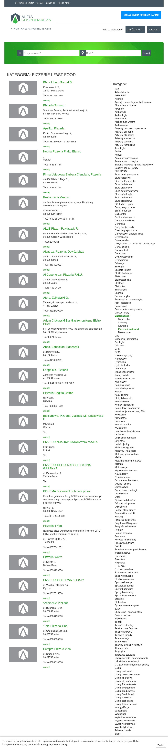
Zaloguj (154, 29)
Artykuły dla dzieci (124, 135)
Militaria (119, 463)
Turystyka (120, 651)
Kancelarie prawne (124, 388)
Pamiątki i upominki (125, 513)
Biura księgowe (123, 177)
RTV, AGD (120, 565)
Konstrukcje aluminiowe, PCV (130, 411)
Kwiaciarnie (121, 427)
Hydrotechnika (122, 365)
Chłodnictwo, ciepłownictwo (129, 233)
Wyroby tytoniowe (124, 727)
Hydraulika (120, 361)
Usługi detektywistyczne (127, 674)
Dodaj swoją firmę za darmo (141, 14)
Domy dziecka (122, 246)
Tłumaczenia (121, 648)
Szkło (118, 608)
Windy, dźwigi (122, 707)
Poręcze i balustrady (125, 539)
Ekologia (119, 266)
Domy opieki (121, 250)
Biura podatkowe (123, 184)
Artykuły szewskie (124, 141)
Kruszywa (120, 421)
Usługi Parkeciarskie (125, 684)
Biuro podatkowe (123, 197)
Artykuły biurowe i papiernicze (130, 128)
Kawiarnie (123, 325)
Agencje (119, 98)
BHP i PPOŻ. (121, 171)
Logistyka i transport (125, 437)
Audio (118, 151)
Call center (120, 213)
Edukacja (119, 263)
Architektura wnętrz (125, 121)
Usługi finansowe (124, 677)
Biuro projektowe (123, 200)
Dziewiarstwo (121, 260)
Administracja (122, 92)
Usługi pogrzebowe (125, 687)
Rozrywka (120, 562)
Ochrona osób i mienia (126, 480)
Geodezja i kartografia (126, 338)
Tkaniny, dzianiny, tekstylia (128, 644)
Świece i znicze (123, 615)
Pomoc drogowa (123, 533)
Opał (117, 496)
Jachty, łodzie (122, 375)
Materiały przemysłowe (127, 454)
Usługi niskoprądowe (125, 681)
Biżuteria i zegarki (124, 204)
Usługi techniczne (124, 700)
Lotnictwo (120, 440)
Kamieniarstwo (122, 385)
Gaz (117, 335)
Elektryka (119, 283)
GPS (117, 348)
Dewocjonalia (122, 240)
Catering (122, 322)
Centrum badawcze (125, 217)
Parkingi (119, 516)
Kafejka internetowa (125, 378)
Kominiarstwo (122, 401)
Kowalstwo (120, 414)
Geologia (119, 342)
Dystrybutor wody (124, 256)
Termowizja (121, 641)
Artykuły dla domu (124, 131)
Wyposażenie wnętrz (125, 720)
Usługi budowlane (124, 671)
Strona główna (24, 2)
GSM (117, 352)
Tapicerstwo (121, 618)
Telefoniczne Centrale (126, 628)
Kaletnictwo (121, 381)
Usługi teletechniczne (126, 704)
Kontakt (50, 2)
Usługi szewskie (123, 697)
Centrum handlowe (125, 220)
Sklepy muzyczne (124, 575)
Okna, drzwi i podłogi (126, 490)
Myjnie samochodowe (126, 470)
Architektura (121, 118)
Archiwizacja (121, 125)
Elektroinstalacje (123, 273)
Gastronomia (122, 315)
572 (117, 88)
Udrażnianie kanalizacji (127, 661)
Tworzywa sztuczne (125, 654)
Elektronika (120, 276)
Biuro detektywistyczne (126, 190)
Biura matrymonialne (125, 181)
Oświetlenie (121, 506)
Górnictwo (120, 345)
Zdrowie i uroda (123, 730)
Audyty (118, 154)
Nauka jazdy (121, 473)
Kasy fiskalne (121, 394)
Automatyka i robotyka (126, 161)
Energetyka (121, 289)
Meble (118, 457)
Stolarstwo (120, 602)
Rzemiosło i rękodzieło (126, 572)
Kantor (118, 391)
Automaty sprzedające (126, 158)
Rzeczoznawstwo (124, 569)
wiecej (46, 100)
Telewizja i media (124, 635)
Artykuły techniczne (125, 144)
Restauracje (124, 332)
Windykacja (121, 710)
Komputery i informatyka (127, 408)
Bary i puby (124, 319)
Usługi (118, 667)
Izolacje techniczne (125, 371)
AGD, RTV (120, 95)
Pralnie (118, 546)
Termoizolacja (122, 638)
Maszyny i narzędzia (125, 450)
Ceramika (120, 223)
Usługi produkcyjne (125, 690)
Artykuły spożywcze (125, 138)
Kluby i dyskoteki (123, 398)
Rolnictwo (120, 559)
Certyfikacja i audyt (125, 227)
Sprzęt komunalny (124, 592)
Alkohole (119, 108)
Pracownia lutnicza (124, 542)
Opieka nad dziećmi (125, 500)
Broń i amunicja (123, 210)
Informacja (120, 368)
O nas (39, 2)
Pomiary (119, 529)
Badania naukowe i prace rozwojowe (134, 164)
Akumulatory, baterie (125, 105)
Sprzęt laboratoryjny (125, 595)
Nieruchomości (122, 477)
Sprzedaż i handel (124, 585)
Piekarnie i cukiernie (125, 519)
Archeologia (121, 115)
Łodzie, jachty (122, 444)
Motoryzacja (121, 467)
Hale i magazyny (123, 355)
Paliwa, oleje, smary (125, 510)
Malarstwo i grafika (124, 447)
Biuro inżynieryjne (124, 194)
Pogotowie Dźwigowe (126, 523)
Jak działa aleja (113, 29)
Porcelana (120, 536)
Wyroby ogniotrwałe (125, 723)
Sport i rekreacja (123, 582)
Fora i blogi (120, 306)
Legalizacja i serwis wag (127, 431)
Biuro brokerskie (123, 187)
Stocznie (119, 598)
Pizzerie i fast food (128, 329)
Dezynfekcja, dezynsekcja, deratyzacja (135, 243)
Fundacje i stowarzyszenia (128, 309)
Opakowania (121, 493)
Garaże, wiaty (122, 312)
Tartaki (118, 621)
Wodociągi (120, 713)
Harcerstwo (121, 358)
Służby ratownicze (124, 579)
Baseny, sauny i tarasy (126, 167)
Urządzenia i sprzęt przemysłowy (132, 664)
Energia (119, 292)
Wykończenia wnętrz (125, 717)
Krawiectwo (121, 417)
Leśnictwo (120, 434)
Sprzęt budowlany (124, 588)
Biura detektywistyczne (126, 174)
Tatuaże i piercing (124, 625)
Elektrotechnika (123, 279)
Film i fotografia (123, 302)
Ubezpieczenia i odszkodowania (131, 658)
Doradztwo (120, 253)
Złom (117, 733)
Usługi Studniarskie (125, 694)
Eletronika (120, 286)
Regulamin (64, 2)
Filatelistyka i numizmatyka (129, 299)
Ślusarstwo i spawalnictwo (128, 611)
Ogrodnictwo (121, 486)
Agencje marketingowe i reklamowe (133, 102)
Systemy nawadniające (127, 605)
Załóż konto (135, 29)
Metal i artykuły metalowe (128, 460)
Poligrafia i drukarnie (125, 526)
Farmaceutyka (122, 296)
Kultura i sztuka (123, 424)
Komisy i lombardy (124, 404)
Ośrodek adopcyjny (125, 503)
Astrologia (120, 148)
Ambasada (120, 111)
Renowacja (120, 556)
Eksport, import (123, 269)
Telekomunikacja (123, 631)
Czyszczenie (121, 236)
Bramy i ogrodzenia (125, 207)
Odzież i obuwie (123, 483)
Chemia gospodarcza (126, 230)
